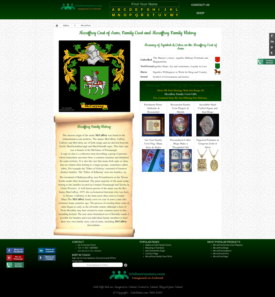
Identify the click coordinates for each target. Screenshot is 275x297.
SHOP (200, 13)
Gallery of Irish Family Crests (158, 245)
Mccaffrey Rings (220, 248)
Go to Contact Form (87, 245)
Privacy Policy (77, 261)
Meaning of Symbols (154, 248)
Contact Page (151, 253)
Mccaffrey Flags (220, 256)
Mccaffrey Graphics (222, 251)
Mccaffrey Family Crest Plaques (228, 245)
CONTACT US (200, 4)
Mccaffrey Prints (221, 253)
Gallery (66, 25)
